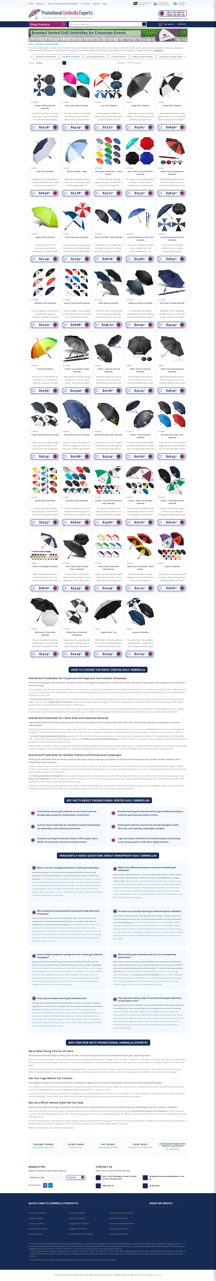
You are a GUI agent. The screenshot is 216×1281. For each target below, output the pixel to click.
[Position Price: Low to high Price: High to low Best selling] (47, 63)
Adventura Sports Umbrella (140, 303)
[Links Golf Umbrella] (44, 151)
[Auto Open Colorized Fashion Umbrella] (139, 151)
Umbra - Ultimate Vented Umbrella (108, 370)
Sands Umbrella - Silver (77, 171)
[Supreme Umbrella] (139, 612)
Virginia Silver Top (108, 632)
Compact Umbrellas (36, 1223)
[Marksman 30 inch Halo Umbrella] (44, 612)
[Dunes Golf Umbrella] (171, 85)
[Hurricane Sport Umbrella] (76, 480)
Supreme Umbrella (140, 632)
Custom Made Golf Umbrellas (81, 1234)
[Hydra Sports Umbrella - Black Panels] (139, 546)
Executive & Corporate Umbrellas (171, 57)
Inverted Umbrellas (118, 57)
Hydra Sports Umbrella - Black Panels (140, 567)
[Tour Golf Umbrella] (108, 85)
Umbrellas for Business (118, 1234)
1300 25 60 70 (175, 14)
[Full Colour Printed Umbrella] (171, 282)
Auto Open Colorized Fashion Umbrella (140, 172)
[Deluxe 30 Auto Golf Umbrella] (76, 414)
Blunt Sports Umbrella (108, 303)
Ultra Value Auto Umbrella (76, 237)
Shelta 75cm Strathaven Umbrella (140, 370)
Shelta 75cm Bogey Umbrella (45, 566)
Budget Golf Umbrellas (78, 1229)
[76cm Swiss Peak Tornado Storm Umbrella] (76, 546)
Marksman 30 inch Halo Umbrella (45, 633)
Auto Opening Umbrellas (95, 57)
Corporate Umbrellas (77, 1218)
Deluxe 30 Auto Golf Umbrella (77, 435)
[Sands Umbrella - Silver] (76, 151)
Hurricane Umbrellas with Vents (121, 1223)
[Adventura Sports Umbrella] (139, 282)
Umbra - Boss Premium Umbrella (140, 436)
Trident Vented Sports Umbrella (45, 435)
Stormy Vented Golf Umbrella (77, 303)
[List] (68, 63)
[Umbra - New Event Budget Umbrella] (139, 480)
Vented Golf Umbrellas (71, 57)
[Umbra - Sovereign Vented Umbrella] (171, 480)
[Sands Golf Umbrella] (139, 85)
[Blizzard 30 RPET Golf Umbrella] (108, 217)
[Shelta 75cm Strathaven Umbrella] (139, 348)
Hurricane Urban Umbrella (76, 105)
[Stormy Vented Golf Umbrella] (76, 282)
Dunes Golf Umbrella (172, 105)
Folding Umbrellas (35, 1218)
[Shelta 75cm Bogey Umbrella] (44, 546)
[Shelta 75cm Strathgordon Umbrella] (171, 151)
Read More (158, 50)
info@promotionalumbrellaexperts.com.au (173, 19)
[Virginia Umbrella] (171, 546)
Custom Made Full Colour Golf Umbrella (140, 238)
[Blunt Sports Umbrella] (108, 282)
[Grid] (64, 63)
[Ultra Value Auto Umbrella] (76, 217)
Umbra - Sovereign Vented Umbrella (172, 502)
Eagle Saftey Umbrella (45, 237)
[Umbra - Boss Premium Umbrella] (139, 414)
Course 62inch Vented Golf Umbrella (172, 238)
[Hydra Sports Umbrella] (44, 480)
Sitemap (158, 1275)
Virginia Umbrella (172, 566)
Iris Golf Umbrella (45, 369)
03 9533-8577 (154, 1186)
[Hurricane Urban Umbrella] (76, 85)
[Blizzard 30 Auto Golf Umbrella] (108, 414)
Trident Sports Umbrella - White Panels (108, 567)
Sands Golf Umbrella (140, 105)
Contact (182, 24)
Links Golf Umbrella (45, 171)
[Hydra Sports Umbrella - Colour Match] (108, 151)
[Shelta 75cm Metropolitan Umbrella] (171, 348)
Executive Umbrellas (77, 1213)
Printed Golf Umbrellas (37, 1213)
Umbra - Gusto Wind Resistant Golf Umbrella (108, 502)
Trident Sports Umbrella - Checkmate (77, 633)
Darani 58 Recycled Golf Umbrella (45, 107)
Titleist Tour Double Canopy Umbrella (76, 370)
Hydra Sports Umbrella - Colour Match (108, 172)
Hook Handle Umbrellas (118, 1218)
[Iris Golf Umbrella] (44, 348)
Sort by (31, 63)
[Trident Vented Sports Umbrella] (44, 414)
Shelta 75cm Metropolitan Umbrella (172, 370)
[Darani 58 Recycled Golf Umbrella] (44, 85)
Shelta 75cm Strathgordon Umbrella (172, 172)
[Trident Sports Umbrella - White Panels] (108, 546)
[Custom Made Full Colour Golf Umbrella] (139, 217)
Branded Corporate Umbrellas (121, 1213)
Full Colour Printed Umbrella (172, 303)
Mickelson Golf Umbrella (45, 303)
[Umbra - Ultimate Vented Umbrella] (108, 348)
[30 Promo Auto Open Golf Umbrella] (171, 414)
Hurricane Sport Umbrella (77, 500)
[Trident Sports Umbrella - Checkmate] (76, 612)
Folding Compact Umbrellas (142, 57)
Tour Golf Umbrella (108, 105)
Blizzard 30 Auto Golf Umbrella (108, 435)
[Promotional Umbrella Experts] (61, 14)
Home (30, 44)
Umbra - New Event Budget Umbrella (140, 502)
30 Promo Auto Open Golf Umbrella (172, 436)
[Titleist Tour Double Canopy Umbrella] (76, 348)
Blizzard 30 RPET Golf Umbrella (108, 237)
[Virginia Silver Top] (108, 612)
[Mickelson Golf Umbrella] (44, 282)
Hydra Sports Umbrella (45, 500)
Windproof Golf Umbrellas (46, 57)
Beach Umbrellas (35, 1234)
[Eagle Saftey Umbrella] (44, 217)
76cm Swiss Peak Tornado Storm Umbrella (77, 567)
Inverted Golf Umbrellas (38, 1229)
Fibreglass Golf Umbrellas (79, 1223)
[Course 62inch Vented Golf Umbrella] (171, 217)
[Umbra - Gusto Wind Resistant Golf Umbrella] (108, 480)
